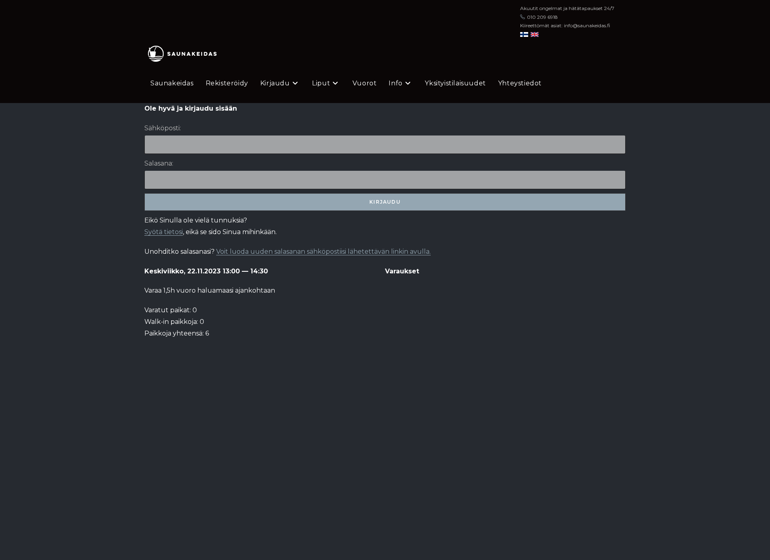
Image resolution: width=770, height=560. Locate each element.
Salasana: (158, 163)
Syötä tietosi (163, 232)
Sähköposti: (162, 128)
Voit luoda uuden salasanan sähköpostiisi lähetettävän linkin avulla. (323, 251)
